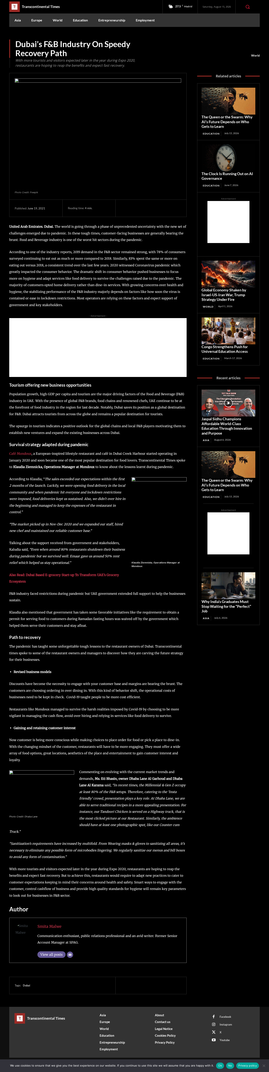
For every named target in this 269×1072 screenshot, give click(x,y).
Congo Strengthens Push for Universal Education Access (225, 349)
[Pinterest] (144, 208)
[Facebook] (125, 208)
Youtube (225, 1040)
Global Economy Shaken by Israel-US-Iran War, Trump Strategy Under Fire (224, 295)
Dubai (26, 985)
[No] (264, 1066)
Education (211, 133)
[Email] (70, 955)
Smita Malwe (49, 926)
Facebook (225, 1016)
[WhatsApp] (154, 208)
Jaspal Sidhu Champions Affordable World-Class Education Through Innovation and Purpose (227, 425)
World (255, 55)
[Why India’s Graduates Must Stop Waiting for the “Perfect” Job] (228, 585)
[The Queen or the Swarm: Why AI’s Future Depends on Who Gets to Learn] (228, 101)
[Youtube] (214, 1040)
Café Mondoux (20, 454)
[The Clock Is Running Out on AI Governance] (228, 157)
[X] (135, 208)
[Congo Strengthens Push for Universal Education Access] (228, 330)
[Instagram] (214, 1024)
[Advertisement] (98, 347)
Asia (206, 440)
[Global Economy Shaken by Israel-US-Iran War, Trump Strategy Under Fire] (228, 274)
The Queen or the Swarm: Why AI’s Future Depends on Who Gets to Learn (227, 122)
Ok (220, 1065)
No (230, 1065)
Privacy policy (247, 1065)
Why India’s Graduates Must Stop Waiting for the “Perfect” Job (226, 606)
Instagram (226, 1024)
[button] (247, 6)
